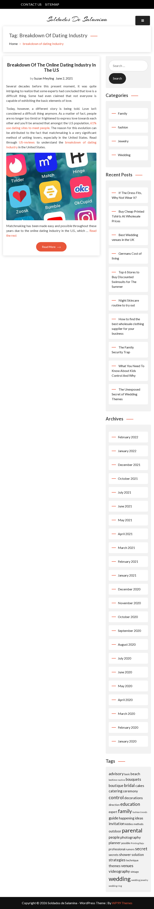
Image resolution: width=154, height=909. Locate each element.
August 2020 (127, 644)
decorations (133, 798)
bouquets (133, 779)
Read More (49, 246)
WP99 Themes (122, 903)
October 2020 (128, 617)
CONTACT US (31, 4)
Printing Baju (137, 843)
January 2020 (127, 741)
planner (115, 842)
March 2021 (126, 547)
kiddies (129, 824)
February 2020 (128, 727)
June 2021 (125, 506)
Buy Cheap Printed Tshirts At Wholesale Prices (128, 216)
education (130, 804)
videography (119, 871)
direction (114, 804)
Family (122, 113)
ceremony (130, 791)
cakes (139, 785)
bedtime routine (117, 780)
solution (138, 854)
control (116, 797)
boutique (116, 785)
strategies (117, 860)
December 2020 (129, 589)
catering (115, 791)
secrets (114, 854)
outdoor (115, 831)
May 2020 (125, 686)
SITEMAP (52, 4)
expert (113, 812)
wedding (120, 878)
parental (132, 830)
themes (115, 866)
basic (127, 774)
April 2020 (125, 700)
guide (113, 818)
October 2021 (128, 478)
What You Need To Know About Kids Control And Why (128, 370)
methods (138, 824)
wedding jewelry (139, 880)
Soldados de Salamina (77, 19)
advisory (116, 773)
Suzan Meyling (44, 78)
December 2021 (129, 465)
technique (132, 860)
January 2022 (127, 451)
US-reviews (27, 142)
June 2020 (125, 672)
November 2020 (129, 603)
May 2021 (125, 520)
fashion (123, 127)
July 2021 (124, 492)
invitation (117, 823)
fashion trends (140, 812)
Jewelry (123, 141)
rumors (130, 849)
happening (126, 818)
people (114, 837)
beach (135, 774)
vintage (135, 871)
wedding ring (115, 886)
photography (130, 837)
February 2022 (128, 437)
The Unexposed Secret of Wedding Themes (126, 394)
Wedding (124, 155)
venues (127, 865)
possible (125, 843)
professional (117, 849)
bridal (129, 785)
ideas (139, 818)
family (125, 811)
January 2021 (127, 575)
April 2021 (125, 534)
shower (125, 854)
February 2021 (128, 561)
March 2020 (126, 713)
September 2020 (129, 630)
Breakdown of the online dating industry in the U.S (51, 67)
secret (141, 848)
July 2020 (124, 658)
